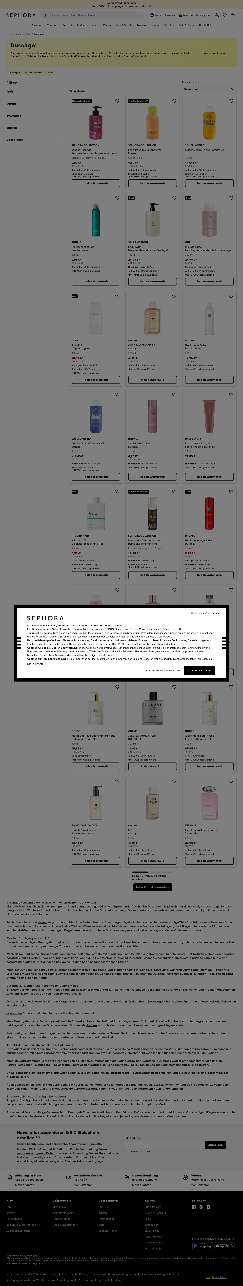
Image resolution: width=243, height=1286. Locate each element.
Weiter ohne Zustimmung (205, 612)
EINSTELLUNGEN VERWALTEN (162, 670)
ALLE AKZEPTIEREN (199, 670)
